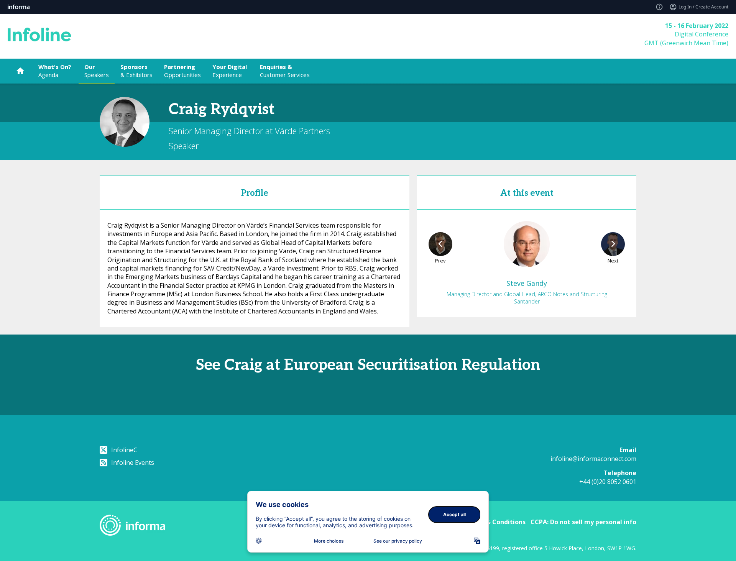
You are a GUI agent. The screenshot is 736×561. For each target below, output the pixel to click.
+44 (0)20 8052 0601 (607, 481)
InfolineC (124, 450)
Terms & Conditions (495, 522)
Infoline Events (132, 462)
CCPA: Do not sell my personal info (583, 522)
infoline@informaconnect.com (593, 458)
